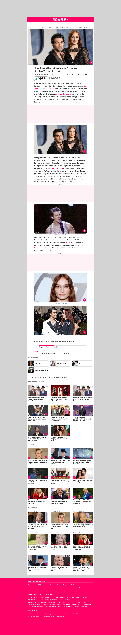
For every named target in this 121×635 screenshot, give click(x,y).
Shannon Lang (49, 74)
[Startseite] (60, 19)
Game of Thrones (40, 248)
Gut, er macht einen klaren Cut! (49, 347)
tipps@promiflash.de (60, 377)
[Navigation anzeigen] (29, 20)
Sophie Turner (51, 89)
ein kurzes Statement (63, 94)
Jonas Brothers (57, 168)
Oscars (68, 242)
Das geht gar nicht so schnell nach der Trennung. (54, 353)
